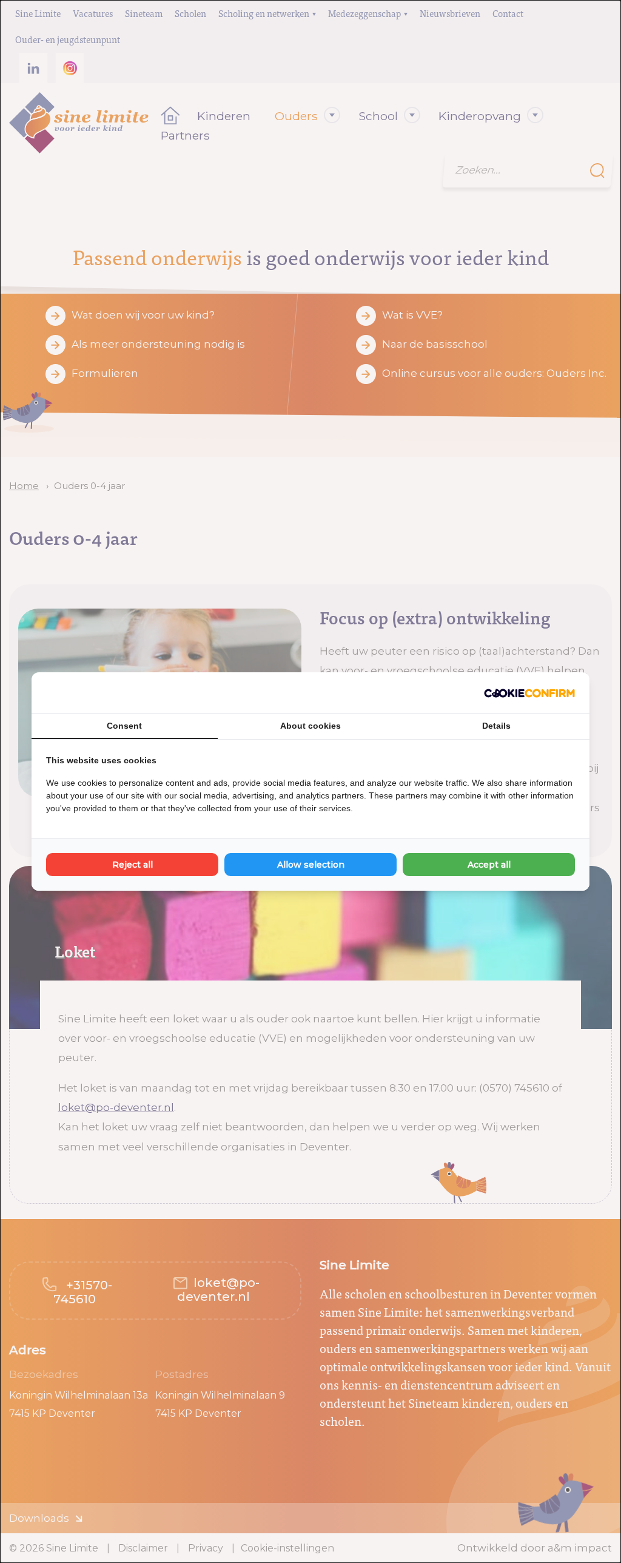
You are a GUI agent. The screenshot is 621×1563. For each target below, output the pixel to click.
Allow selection (310, 864)
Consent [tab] (124, 726)
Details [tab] (496, 726)
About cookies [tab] (310, 726)
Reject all (132, 864)
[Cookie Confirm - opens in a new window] (529, 693)
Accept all (489, 864)
